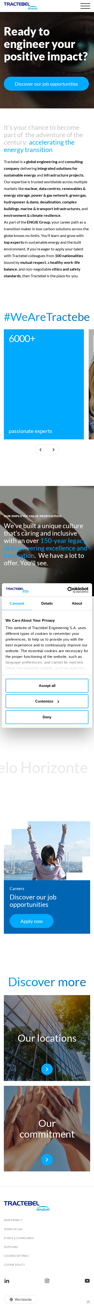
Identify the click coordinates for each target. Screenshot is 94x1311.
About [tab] (77, 603)
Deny (47, 717)
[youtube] (87, 1281)
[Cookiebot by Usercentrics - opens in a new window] (67, 590)
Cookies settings (16, 1255)
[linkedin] (7, 1281)
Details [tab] (47, 603)
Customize (44, 701)
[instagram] (47, 1281)
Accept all (47, 685)
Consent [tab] (17, 603)
